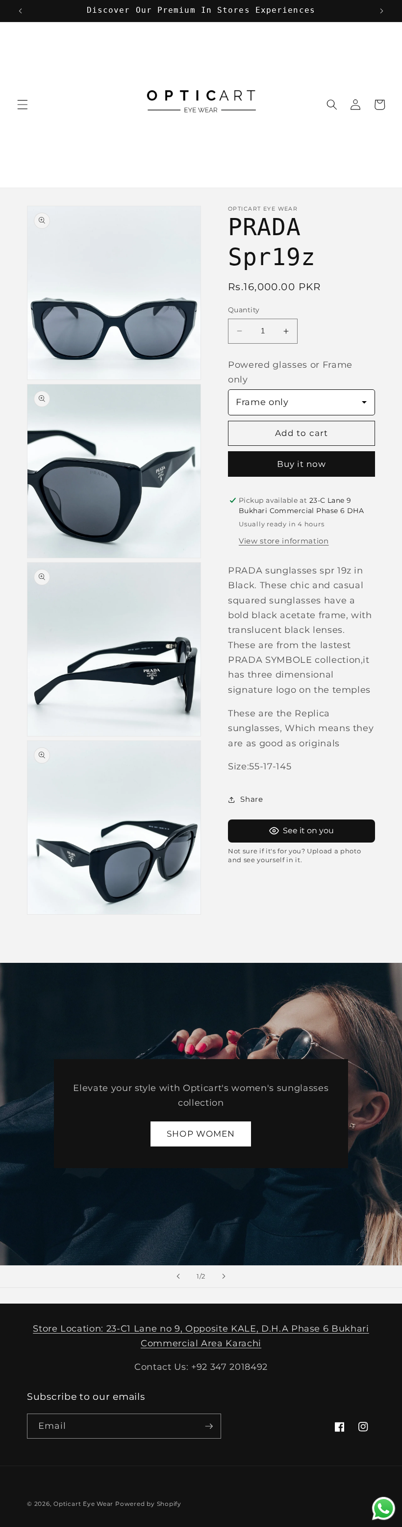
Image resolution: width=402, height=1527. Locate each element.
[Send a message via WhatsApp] (383, 1508)
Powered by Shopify (148, 1503)
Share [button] (251, 799)
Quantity (244, 309)
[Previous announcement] (20, 11)
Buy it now (302, 464)
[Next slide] (223, 1276)
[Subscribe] (209, 1426)
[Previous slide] (178, 1276)
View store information (284, 540)
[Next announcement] (381, 11)
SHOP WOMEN (201, 1134)
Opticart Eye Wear (83, 1503)
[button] (22, 104)
